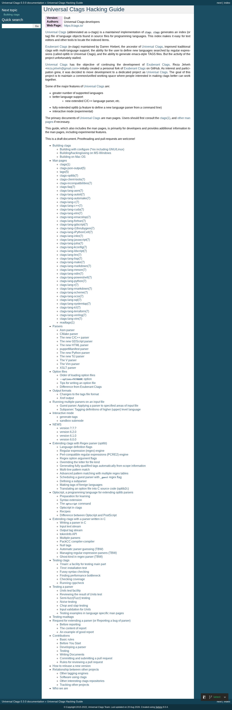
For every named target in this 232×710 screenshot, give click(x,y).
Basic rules (67, 639)
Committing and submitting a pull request (86, 658)
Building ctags (62, 145)
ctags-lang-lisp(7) (71, 258)
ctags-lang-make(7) (72, 262)
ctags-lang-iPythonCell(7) (76, 232)
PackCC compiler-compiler (77, 541)
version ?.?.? (68, 428)
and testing (74, 605)
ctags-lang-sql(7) (70, 299)
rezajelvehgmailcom (62, 68)
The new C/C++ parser (74, 337)
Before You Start (70, 643)
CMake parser (69, 333)
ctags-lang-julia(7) (71, 243)
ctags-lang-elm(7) (71, 213)
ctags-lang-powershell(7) (76, 277)
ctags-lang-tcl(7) (70, 307)
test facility (70, 590)
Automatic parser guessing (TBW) (81, 549)
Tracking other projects (74, 684)
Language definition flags (76, 446)
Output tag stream (71, 530)
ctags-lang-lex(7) (70, 254)
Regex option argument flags (78, 458)
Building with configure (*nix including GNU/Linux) (92, 149)
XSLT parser (68, 367)
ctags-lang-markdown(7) (75, 266)
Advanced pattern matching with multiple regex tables (94, 473)
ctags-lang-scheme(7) (74, 292)
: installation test (73, 567)
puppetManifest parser (74, 348)
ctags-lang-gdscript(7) (74, 224)
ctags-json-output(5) (72, 168)
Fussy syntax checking (74, 571)
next (219, 2)
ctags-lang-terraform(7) (74, 311)
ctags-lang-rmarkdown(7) (76, 288)
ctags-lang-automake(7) (75, 198)
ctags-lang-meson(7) (73, 269)
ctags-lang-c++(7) (71, 205)
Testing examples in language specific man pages (92, 613)
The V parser (68, 360)
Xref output (67, 398)
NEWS (57, 424)
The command (75, 503)
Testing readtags (63, 616)
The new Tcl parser (72, 356)
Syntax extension (71, 500)
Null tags (65, 545)
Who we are (60, 688)
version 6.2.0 (68, 431)
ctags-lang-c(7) (69, 202)
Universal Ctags (55, 32)
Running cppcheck (72, 582)
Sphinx (159, 707)
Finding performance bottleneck (80, 575)
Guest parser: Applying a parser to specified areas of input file (99, 405)
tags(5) (64, 171)
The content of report (73, 628)
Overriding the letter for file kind (80, 462)
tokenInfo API (68, 534)
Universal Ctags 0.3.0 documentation (23, 2)
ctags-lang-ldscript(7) (73, 250)
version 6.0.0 (68, 439)
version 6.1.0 (68, 435)
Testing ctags (61, 560)
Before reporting (70, 624)
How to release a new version (72, 665)
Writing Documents (72, 654)
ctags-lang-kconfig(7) (73, 247)
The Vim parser (70, 364)
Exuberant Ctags (56, 46)
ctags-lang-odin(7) (71, 273)
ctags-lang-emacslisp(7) (75, 217)
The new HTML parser (74, 345)
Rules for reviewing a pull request (81, 662)
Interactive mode (63, 413)
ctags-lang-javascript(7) (75, 239)
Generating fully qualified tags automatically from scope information (103, 465)
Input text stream (70, 526)
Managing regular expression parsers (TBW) (88, 552)
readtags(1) (67, 322)
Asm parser (67, 330)
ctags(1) (65, 164)
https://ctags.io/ (73, 25)
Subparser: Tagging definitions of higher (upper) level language (100, 409)
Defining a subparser (73, 481)
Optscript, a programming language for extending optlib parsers (93, 492)
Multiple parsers (70, 537)
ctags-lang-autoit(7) (72, 194)
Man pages (60, 160)
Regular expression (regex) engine (82, 450)
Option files (60, 371)
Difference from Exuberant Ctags (81, 386)
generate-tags (69, 416)
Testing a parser (63, 586)
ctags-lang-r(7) (69, 284)
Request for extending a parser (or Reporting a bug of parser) (91, 620)
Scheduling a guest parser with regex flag (91, 477)
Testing (64, 650)
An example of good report (77, 632)
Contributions (61, 635)
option (76, 379)
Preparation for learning (75, 496)
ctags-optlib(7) (69, 175)
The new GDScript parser (76, 341)
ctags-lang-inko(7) (71, 235)
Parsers (58, 326)
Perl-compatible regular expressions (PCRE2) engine (94, 454)
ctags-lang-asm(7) (71, 190)
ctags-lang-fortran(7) (73, 220)
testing (68, 601)
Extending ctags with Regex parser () (80, 443)
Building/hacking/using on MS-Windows (85, 152)
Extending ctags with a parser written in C (79, 519)
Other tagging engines (74, 673)
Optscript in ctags (71, 507)
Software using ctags (73, 677)
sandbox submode (72, 420)
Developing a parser (73, 647)
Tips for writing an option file (78, 383)
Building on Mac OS (73, 156)
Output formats (62, 390)
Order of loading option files (77, 375)
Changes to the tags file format (79, 394)
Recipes (65, 511)
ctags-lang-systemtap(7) (75, 303)
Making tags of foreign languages (81, 484)
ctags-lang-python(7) (73, 281)
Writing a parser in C (73, 522)
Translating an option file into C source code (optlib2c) (94, 488)
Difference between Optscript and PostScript (88, 515)
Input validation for (75, 609)
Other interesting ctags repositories (82, 680)
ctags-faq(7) (67, 186)
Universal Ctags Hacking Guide (65, 2)
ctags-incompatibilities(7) (76, 183)
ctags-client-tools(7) (72, 179)
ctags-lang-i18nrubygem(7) (77, 228)
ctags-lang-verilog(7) (73, 315)
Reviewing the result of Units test (81, 594)
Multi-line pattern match (75, 469)
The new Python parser (75, 352)
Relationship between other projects (76, 669)
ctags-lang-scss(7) (71, 296)
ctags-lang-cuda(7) (72, 209)
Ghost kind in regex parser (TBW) (81, 556)
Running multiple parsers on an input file (78, 401)
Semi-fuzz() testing (75, 598)
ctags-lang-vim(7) (71, 318)
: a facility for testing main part (83, 564)
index (227, 2)
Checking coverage (72, 579)
